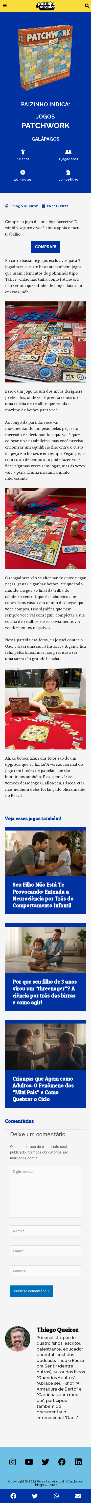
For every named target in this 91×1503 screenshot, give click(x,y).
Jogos (45, 116)
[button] (87, 6)
